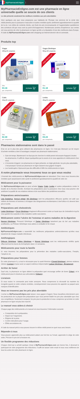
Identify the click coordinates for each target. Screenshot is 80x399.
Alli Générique (32, 199)
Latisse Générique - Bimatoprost (61, 264)
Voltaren (39, 274)
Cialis (46, 186)
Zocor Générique (22, 211)
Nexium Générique (8, 221)
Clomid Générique (58, 261)
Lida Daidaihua (7, 199)
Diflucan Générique (8, 241)
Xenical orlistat (19, 199)
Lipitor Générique (7, 211)
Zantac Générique (42, 221)
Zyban (71, 271)
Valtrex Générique (24, 241)
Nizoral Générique (42, 241)
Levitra (51, 186)
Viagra (40, 186)
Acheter (29, 88)
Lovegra (10, 264)
